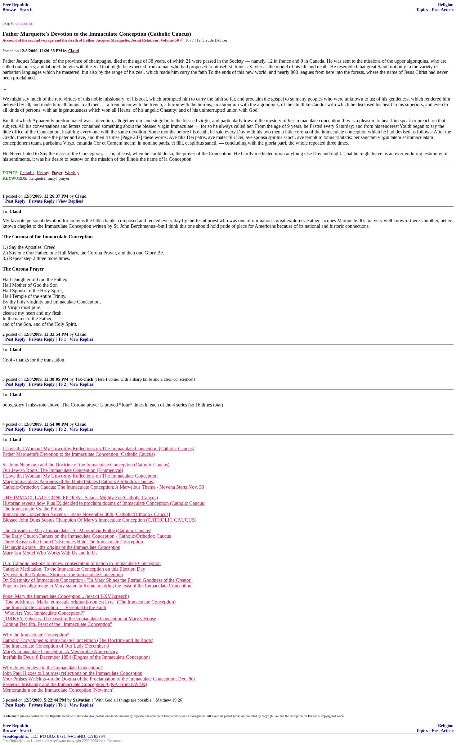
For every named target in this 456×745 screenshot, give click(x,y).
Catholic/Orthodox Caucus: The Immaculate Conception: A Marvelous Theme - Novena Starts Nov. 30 (103, 487)
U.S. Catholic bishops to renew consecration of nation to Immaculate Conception (81, 563)
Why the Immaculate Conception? (35, 634)
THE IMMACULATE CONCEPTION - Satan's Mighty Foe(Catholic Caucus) (80, 497)
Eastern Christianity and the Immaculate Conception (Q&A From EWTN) (74, 684)
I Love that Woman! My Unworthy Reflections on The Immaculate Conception (80, 475)
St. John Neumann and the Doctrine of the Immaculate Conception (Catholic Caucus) (85, 464)
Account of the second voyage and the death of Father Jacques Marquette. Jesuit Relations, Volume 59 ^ (92, 40)
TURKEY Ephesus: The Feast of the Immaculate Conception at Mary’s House (79, 618)
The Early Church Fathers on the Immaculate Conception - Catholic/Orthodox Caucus (86, 536)
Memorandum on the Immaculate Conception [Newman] (58, 690)
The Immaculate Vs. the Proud (32, 508)
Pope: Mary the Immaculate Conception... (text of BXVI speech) (65, 596)
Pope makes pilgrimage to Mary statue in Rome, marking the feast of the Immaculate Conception (96, 585)
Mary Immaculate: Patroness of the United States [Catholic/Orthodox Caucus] (78, 481)
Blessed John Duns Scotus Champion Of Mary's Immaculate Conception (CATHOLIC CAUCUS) (99, 520)
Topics (422, 9)
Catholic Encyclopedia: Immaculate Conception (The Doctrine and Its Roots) (77, 640)
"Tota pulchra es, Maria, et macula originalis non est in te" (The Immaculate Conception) (89, 601)
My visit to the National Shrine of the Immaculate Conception (62, 574)
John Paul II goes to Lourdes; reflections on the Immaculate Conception (72, 673)
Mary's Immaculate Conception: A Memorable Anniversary (60, 651)
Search (26, 9)
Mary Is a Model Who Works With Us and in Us (49, 552)
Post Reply (15, 201)
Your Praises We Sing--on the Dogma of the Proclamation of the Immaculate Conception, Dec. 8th (98, 678)
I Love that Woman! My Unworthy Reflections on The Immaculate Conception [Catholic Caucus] (98, 448)
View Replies (70, 201)
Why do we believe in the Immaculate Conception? (52, 667)
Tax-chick (84, 379)
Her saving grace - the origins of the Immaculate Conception (61, 547)
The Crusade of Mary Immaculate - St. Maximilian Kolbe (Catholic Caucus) (76, 530)
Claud (81, 196)
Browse (9, 9)
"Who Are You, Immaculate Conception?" (43, 613)
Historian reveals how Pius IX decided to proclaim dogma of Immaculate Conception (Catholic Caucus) (103, 503)
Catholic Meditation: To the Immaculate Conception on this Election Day (73, 569)
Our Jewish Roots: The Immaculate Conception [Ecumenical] (62, 470)
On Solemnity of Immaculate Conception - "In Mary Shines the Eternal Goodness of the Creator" (97, 580)
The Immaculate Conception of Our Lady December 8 (55, 646)
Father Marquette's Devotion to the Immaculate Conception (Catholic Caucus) (78, 454)
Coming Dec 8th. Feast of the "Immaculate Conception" (57, 624)
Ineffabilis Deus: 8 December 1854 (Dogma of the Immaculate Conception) (76, 657)
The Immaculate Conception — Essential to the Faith (54, 607)
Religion (446, 4)
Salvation (82, 700)
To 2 (62, 384)
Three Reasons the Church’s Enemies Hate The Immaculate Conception (72, 541)
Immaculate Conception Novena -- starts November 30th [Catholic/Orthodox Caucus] (86, 514)
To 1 (62, 339)
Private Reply (42, 201)
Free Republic (15, 4)
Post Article (443, 9)
